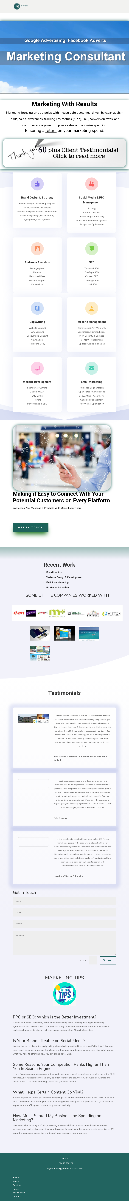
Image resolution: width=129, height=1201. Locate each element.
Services (17, 1185)
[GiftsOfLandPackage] (40, 639)
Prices (16, 1189)
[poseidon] (89, 639)
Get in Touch (30, 527)
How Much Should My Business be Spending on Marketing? (57, 1118)
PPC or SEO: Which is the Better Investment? (54, 1017)
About (16, 1181)
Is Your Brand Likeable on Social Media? (49, 1040)
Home (16, 1177)
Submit (108, 960)
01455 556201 (66, 1163)
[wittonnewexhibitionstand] (64, 639)
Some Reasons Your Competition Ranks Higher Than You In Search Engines (61, 1066)
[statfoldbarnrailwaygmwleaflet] (40, 659)
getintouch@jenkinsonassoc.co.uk (66, 1168)
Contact (17, 1196)
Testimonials (19, 1192)
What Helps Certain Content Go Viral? (48, 1092)
